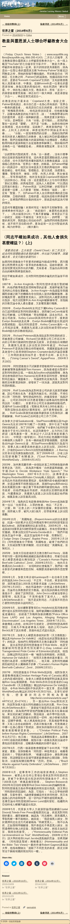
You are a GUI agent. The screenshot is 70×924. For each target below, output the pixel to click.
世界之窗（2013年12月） (15, 893)
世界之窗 (16, 907)
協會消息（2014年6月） (54, 24)
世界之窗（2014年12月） (48, 881)
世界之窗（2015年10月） (15, 881)
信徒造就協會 (11, 2)
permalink (31, 907)
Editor (29, 35)
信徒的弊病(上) (11, 24)
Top (62, 916)
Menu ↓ (62, 16)
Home (7, 16)
